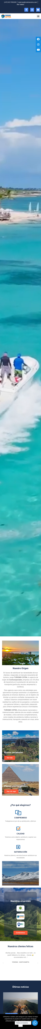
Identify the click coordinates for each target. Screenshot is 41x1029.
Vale (20, 1026)
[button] (38, 16)
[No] (38, 1022)
